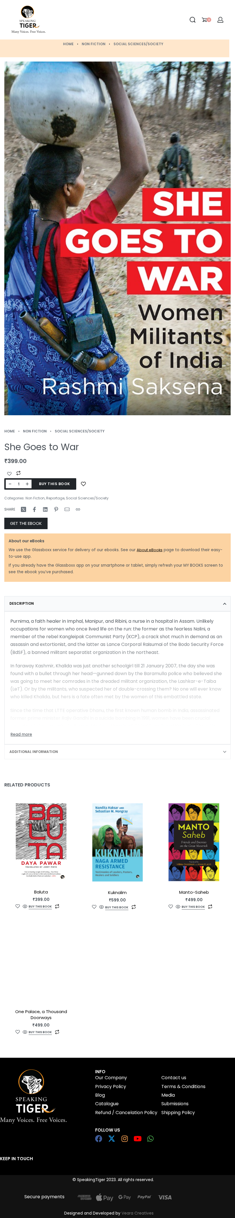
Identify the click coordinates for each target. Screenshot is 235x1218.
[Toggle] (21, 734)
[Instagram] (124, 1138)
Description (21, 603)
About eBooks (149, 550)
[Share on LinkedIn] (45, 509)
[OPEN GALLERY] (117, 238)
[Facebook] (98, 1138)
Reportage (55, 498)
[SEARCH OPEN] (192, 20)
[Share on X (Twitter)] (23, 509)
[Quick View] (24, 906)
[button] (40, 906)
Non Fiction (93, 43)
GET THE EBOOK (26, 523)
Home (68, 43)
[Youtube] (137, 1138)
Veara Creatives (138, 1213)
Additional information (33, 751)
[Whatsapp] (150, 1138)
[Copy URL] (78, 509)
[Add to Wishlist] (9, 474)
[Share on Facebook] (34, 509)
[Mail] (67, 509)
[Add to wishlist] (83, 484)
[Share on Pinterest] (56, 509)
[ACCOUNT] (220, 20)
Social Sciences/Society (138, 43)
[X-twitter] (111, 1138)
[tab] (117, 603)
